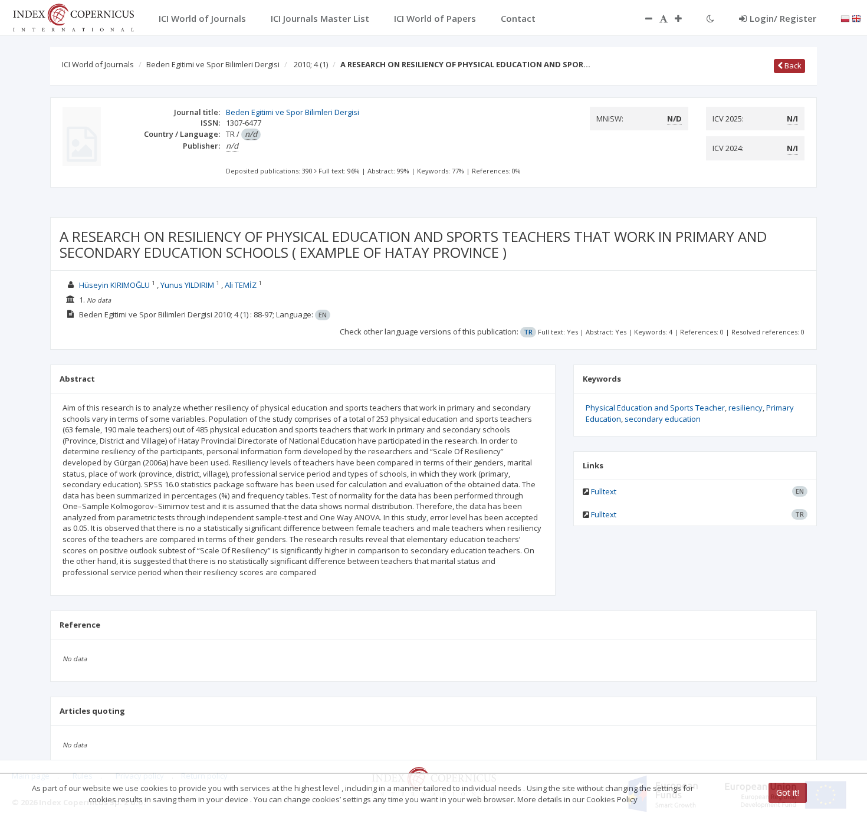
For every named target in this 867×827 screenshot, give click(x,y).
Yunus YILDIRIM (187, 285)
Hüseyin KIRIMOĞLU (114, 285)
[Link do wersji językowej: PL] (845, 17)
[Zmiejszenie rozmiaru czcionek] (643, 18)
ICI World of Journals (98, 64)
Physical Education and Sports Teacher (655, 407)
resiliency (745, 407)
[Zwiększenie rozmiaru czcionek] (684, 18)
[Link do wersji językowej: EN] (856, 17)
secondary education (663, 419)
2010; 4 (311, 64)
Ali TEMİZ (241, 285)
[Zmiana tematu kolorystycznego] (710, 18)
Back (792, 65)
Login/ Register (783, 18)
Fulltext (603, 491)
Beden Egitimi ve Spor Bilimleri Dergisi (213, 64)
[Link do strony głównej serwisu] (73, 16)
